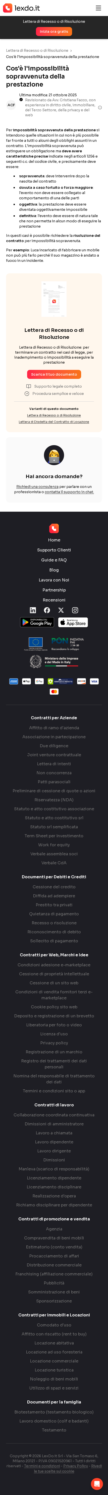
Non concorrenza (54, 773)
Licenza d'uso (54, 1034)
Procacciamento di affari (54, 1256)
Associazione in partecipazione (54, 736)
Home (54, 540)
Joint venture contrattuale (54, 755)
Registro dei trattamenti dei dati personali (54, 1064)
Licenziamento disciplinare (54, 1187)
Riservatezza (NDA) (54, 800)
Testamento (54, 1430)
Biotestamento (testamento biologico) (54, 1412)
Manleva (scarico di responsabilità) (54, 1169)
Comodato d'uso (54, 1325)
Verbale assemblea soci (54, 854)
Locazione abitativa (54, 1343)
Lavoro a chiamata (54, 1133)
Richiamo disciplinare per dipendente (54, 1205)
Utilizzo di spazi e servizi (54, 1388)
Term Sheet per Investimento (54, 836)
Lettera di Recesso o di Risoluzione (37, 50)
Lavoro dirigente (54, 1151)
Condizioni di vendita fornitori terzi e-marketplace (54, 995)
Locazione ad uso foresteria (54, 1352)
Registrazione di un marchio (54, 1052)
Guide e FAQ (54, 560)
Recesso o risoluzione (54, 923)
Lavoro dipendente (54, 1142)
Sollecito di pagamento (54, 941)
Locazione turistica (54, 1370)
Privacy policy (54, 1043)
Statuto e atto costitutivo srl (54, 818)
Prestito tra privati (54, 905)
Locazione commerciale (54, 1361)
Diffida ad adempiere (54, 896)
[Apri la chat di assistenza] (97, 1484)
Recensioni (54, 600)
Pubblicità (54, 1283)
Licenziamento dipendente (54, 1178)
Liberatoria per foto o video (54, 1025)
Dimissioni (54, 1160)
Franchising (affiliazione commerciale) (54, 1274)
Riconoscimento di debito (54, 932)
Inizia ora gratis (54, 31)
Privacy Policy (75, 1466)
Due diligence (54, 746)
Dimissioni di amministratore (54, 1124)
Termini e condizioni (42, 1466)
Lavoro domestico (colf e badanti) (54, 1421)
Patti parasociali (54, 782)
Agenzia (54, 1229)
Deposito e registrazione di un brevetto (54, 1016)
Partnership (54, 590)
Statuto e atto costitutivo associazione (54, 809)
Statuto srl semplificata (54, 827)
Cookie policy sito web (54, 1007)
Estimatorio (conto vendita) (54, 1247)
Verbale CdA (54, 863)
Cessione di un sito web (54, 983)
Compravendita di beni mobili (54, 1238)
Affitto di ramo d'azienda (54, 727)
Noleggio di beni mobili (54, 1379)
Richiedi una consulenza (37, 486)
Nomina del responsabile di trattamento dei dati (54, 1079)
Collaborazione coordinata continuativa (54, 1115)
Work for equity (54, 845)
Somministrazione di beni (54, 1292)
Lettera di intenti (54, 764)
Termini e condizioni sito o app (54, 1091)
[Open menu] (98, 8)
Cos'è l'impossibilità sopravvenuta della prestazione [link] (52, 57)
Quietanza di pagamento (54, 914)
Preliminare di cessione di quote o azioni (54, 791)
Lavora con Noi (54, 580)
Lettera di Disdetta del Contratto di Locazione (54, 422)
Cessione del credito (54, 887)
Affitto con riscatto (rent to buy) (54, 1334)
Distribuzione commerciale (54, 1265)
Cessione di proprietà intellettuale (54, 974)
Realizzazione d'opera (54, 1196)
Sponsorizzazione (54, 1301)
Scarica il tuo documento (54, 374)
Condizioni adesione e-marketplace (54, 965)
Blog (54, 570)
